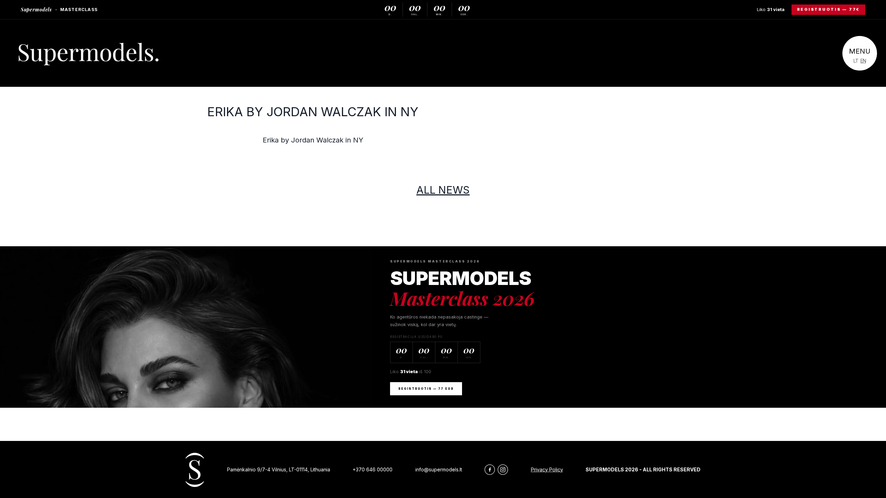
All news (443, 190)
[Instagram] (503, 469)
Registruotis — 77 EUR (426, 388)
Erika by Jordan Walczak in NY (312, 111)
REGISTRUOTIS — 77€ (828, 9)
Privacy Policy (547, 469)
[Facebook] (490, 469)
